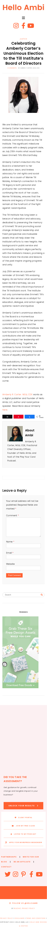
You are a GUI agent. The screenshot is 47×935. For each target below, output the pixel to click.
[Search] (42, 595)
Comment (12, 515)
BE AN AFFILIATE (22, 862)
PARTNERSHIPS (9, 857)
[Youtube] (31, 26)
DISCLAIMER (19, 918)
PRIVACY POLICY (28, 908)
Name (10, 541)
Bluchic (17, 908)
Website (10, 564)
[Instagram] (16, 26)
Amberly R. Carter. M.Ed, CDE (17, 394)
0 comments (12, 68)
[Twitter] (8, 874)
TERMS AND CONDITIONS (36, 918)
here (4, 409)
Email (9, 552)
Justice (23, 39)
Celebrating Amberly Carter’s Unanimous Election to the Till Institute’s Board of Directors (23, 53)
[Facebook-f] (23, 26)
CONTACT (6, 867)
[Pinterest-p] (23, 874)
